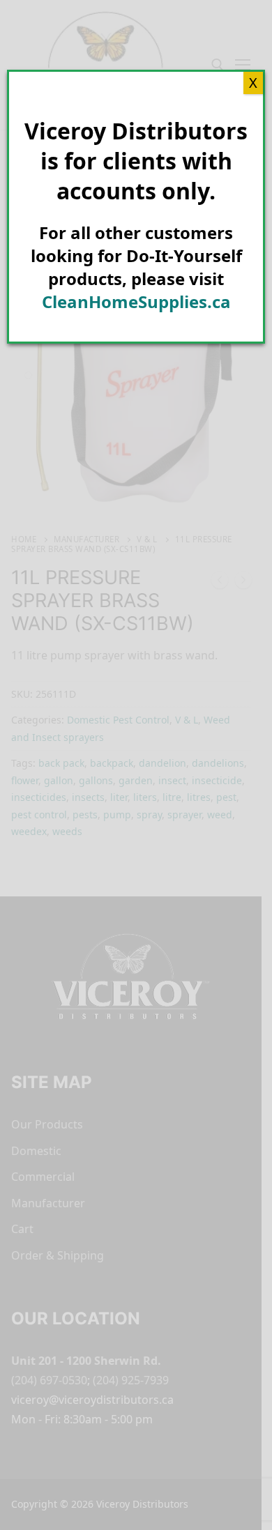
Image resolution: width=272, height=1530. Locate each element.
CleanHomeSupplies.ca (136, 301)
